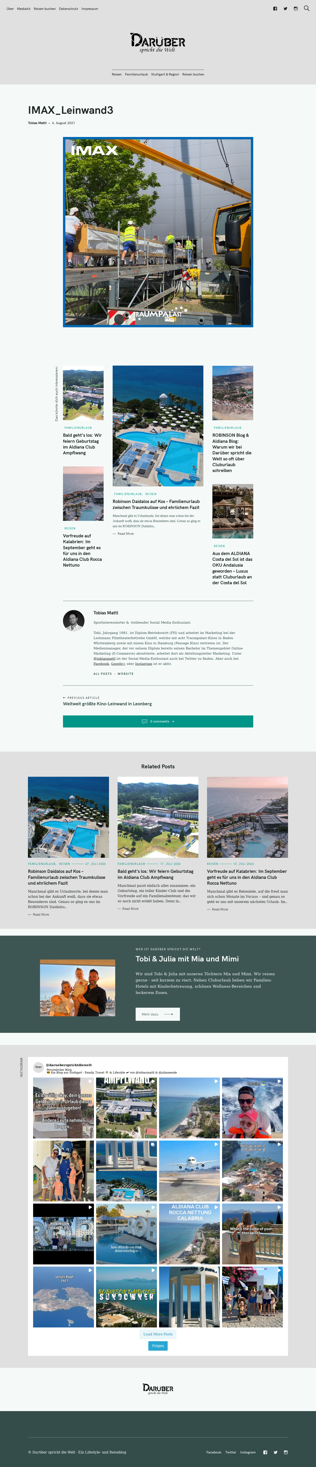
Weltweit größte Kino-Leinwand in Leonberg (107, 703)
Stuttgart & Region (165, 74)
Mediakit (24, 8)
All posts (103, 674)
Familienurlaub (136, 74)
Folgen (158, 1346)
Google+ (118, 664)
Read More (126, 534)
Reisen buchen (45, 8)
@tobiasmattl (104, 659)
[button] (63, 1108)
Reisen (117, 74)
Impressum (89, 8)
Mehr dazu (150, 1014)
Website (126, 674)
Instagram (143, 664)
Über (10, 8)
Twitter (230, 1452)
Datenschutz (68, 8)
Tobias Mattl (37, 123)
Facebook (101, 664)
